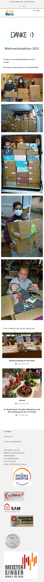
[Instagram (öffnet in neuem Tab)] (20, 6)
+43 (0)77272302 (28, 2)
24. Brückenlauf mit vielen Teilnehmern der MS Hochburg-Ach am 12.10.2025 (22, 410)
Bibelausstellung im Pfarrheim (22, 360)
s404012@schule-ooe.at (18, 464)
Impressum (8, 436)
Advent (22, 400)
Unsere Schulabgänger (12, 441)
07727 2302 (11, 461)
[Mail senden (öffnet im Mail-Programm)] (24, 6)
